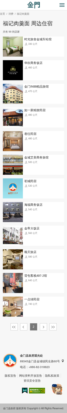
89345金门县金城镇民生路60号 (40, 361)
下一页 (43, 326)
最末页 (53, 326)
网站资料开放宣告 (30, 375)
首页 (2, 13)
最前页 (14, 326)
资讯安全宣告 (32, 380)
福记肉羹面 (23, 13)
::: (1, 2)
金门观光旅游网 (33, 5)
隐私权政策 (52, 375)
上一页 (23, 326)
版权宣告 (10, 375)
